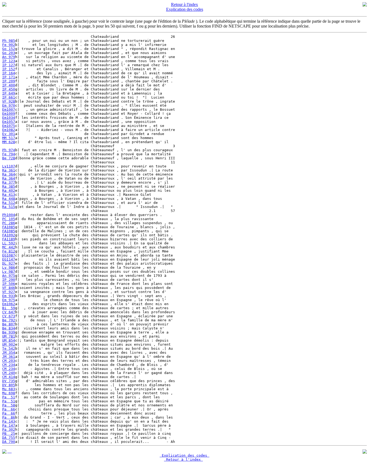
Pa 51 (8, 397)
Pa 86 (8, 417)
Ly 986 (8, 267)
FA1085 (8, 227)
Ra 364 (8, 174)
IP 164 (8, 73)
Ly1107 (8, 166)
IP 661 (8, 97)
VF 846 (8, 288)
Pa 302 (8, 429)
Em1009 (8, 114)
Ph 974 (8, 150)
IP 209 (8, 81)
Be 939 (8, 332)
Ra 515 (8, 207)
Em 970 (8, 105)
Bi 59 (8, 308)
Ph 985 (8, 41)
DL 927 (8, 263)
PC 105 (8, 219)
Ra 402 (8, 190)
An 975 (8, 276)
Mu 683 (8, 389)
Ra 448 (8, 199)
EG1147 (8, 259)
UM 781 (8, 336)
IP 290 (8, 280)
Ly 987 (8, 271)
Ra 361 (8, 170)
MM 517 (8, 138)
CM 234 (8, 365)
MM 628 (8, 142)
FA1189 (8, 239)
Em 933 (8, 296)
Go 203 (8, 53)
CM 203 (8, 361)
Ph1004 (8, 215)
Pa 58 (8, 405)
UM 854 (8, 340)
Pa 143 (8, 421)
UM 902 (8, 344)
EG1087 (8, 255)
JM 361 (8, 357)
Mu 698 (8, 393)
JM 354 (8, 353)
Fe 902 (8, 45)
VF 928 (8, 101)
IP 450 (8, 89)
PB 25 (8, 434)
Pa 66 (8, 409)
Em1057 (8, 122)
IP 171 (8, 77)
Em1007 (8, 109)
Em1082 (8, 130)
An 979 (8, 57)
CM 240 (8, 373)
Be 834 (8, 328)
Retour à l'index (184, 4)
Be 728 (8, 158)
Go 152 (8, 49)
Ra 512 (8, 203)
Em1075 (8, 126)
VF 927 (8, 292)
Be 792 (8, 320)
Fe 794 (8, 154)
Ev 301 (8, 134)
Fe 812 (8, 251)
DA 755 (8, 438)
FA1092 (8, 235)
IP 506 (8, 284)
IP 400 (8, 85)
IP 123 (8, 61)
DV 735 (8, 381)
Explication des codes (184, 9)
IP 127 (8, 65)
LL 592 (8, 243)
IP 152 (8, 69)
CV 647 (8, 312)
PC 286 (8, 223)
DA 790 (8, 442)
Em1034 (8, 118)
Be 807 (8, 324)
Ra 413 (8, 195)
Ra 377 (8, 182)
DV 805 (8, 385)
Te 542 (8, 348)
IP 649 (8, 93)
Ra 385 (8, 186)
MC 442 (8, 247)
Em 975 (8, 300)
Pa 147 (8, 425)
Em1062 (8, 304)
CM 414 (8, 377)
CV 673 (8, 316)
